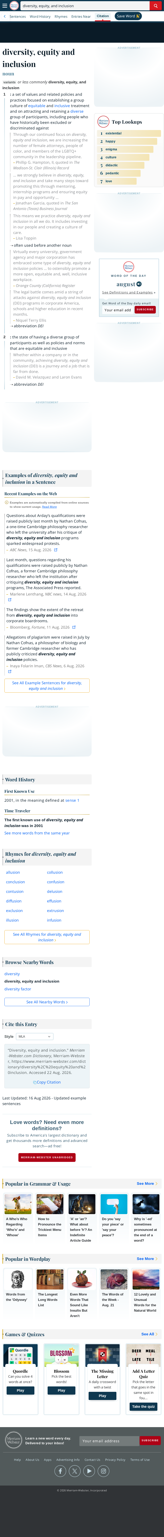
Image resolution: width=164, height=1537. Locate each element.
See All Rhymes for (47, 937)
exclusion (14, 910)
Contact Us (93, 1460)
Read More (49, 507)
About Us (33, 1460)
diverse (77, 111)
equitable (36, 105)
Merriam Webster (13, 1440)
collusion (55, 872)
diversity (12, 973)
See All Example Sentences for (47, 685)
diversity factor (17, 989)
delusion (54, 891)
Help (18, 1460)
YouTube (89, 1471)
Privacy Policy (116, 1460)
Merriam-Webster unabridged (47, 1157)
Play (20, 1390)
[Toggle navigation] (5, 6)
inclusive (62, 105)
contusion (15, 891)
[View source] (56, 549)
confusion (55, 881)
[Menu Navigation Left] (5, 16)
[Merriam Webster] (128, 266)
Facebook (60, 1471)
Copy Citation (49, 1082)
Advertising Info (68, 1460)
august (126, 284)
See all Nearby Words (45, 1002)
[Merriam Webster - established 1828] (14, 5)
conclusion (15, 881)
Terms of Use (140, 1460)
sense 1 (72, 800)
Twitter (75, 1471)
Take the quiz (143, 1407)
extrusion (55, 910)
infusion (54, 920)
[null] (139, 284)
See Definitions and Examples (127, 292)
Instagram (103, 1471)
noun (8, 73)
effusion (54, 901)
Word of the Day (128, 275)
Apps (48, 1460)
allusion (13, 872)
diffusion (14, 901)
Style (9, 1036)
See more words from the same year (37, 833)
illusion (12, 920)
